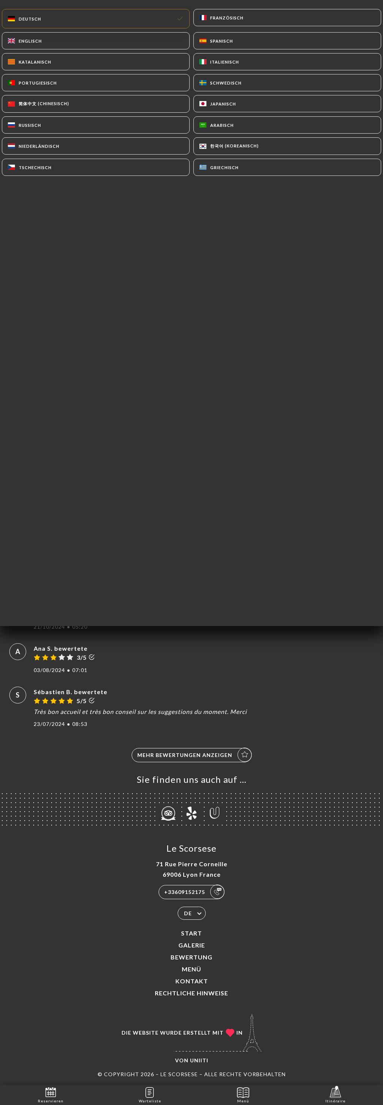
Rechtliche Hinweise (191, 992)
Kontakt (191, 981)
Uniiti (199, 1060)
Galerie (191, 945)
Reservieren (51, 1101)
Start (191, 933)
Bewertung (191, 957)
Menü (191, 969)
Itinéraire (335, 1101)
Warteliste (150, 1101)
